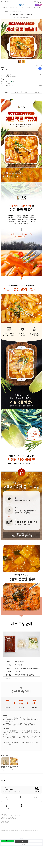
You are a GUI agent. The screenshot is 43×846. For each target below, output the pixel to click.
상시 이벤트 (28, 7)
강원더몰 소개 (39, 7)
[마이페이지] (38, 2)
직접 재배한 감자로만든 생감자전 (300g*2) (14, 767)
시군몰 (34, 7)
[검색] (35, 2)
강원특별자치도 (11, 778)
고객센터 (10, 1)
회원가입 (6, 1)
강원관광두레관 (11, 7)
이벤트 (23, 7)
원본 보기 (16, 94)
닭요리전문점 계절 (8, 85)
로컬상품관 (5, 7)
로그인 (2, 1)
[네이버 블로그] (7, 780)
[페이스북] (4, 780)
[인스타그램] (2, 780)
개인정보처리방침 (22, 778)
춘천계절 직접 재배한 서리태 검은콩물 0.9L (5, 767)
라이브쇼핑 (18, 7)
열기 (21, 838)
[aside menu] (2, 4)
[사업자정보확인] (13, 817)
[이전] (2, 61)
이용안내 (28, 778)
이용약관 (16, 778)
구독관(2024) (8, 83)
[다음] (40, 61)
